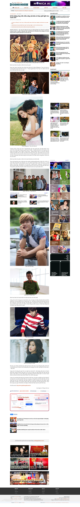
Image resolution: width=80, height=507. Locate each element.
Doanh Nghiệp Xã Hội (58, 502)
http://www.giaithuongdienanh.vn (24, 385)
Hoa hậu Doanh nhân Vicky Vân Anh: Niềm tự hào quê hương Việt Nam (23, 26)
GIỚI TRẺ (64, 7)
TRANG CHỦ (16, 7)
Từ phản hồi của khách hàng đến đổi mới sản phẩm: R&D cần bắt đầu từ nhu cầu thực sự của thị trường (63, 22)
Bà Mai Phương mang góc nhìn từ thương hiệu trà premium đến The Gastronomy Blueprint (62, 48)
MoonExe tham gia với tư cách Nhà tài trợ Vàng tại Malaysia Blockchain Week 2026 (63, 43)
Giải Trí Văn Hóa (47, 502)
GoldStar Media (17, 502)
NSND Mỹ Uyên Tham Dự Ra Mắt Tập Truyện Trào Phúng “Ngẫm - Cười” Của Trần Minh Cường (27, 25)
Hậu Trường (16, 491)
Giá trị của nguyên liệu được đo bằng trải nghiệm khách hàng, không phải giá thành (63, 53)
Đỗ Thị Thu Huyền (23, 397)
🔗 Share (29, 404)
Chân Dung (30, 491)
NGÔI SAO (26, 7)
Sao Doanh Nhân (16, 496)
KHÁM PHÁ (55, 7)
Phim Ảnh (43, 491)
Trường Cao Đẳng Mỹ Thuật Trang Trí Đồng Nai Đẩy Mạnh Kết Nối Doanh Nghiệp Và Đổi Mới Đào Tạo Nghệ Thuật (29, 23)
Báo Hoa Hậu (67, 502)
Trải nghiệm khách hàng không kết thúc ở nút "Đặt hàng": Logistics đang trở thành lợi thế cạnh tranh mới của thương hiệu (62, 33)
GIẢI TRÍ (46, 7)
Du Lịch (57, 491)
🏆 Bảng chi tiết (37, 395)
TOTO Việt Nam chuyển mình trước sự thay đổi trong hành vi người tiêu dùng (63, 58)
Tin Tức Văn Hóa (63, 502)
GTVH (50, 502)
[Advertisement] (30, 436)
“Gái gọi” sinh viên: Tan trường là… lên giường (62, 63)
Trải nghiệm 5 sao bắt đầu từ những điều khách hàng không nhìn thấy (62, 17)
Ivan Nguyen (23, 502)
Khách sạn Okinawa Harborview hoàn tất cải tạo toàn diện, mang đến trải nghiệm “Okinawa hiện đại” (63, 38)
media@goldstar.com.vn (39, 440)
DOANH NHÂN (36, 7)
